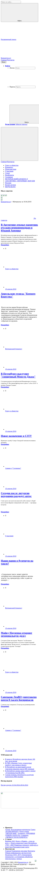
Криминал (9, 167)
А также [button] (8, 839)
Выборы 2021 (10, 841)
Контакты (10, 60)
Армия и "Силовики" (13, 468)
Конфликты (9, 175)
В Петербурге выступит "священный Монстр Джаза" (18, 375)
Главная (4, 60)
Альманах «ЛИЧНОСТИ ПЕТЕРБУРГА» (16, 836)
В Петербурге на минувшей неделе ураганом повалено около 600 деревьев (19, 768)
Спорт (7, 173)
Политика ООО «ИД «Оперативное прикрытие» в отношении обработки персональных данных (19, 857)
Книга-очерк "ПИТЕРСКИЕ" (17, 832)
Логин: (12, 68)
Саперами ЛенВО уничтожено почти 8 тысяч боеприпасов (19, 698)
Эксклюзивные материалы (20, 829)
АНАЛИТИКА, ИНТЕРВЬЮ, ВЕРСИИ (20, 181)
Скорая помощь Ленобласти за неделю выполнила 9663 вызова (19, 776)
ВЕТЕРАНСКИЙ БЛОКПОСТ (16, 179)
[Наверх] (17, 824)
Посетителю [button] (10, 849)
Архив (7, 829)
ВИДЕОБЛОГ (10, 187)
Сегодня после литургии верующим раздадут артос (16, 494)
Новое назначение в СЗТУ (16, 435)
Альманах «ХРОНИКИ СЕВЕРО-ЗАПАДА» (20, 834)
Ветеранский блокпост (13, 349)
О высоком (9, 171)
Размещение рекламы (19, 851)
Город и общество (11, 165)
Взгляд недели (10, 185)
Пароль (12, 87)
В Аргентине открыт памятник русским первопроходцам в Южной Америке (19, 227)
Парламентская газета (21, 847)
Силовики (9, 177)
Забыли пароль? (21, 124)
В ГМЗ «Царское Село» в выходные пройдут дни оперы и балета (18, 764)
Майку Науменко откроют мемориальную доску (16, 634)
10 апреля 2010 (10, 289)
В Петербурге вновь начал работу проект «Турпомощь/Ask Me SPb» (20, 772)
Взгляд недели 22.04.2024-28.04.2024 (14, 785)
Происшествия (10, 169)
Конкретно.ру (23, 862)
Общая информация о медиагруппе (18, 853)
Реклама (8, 183)
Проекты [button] (8, 828)
